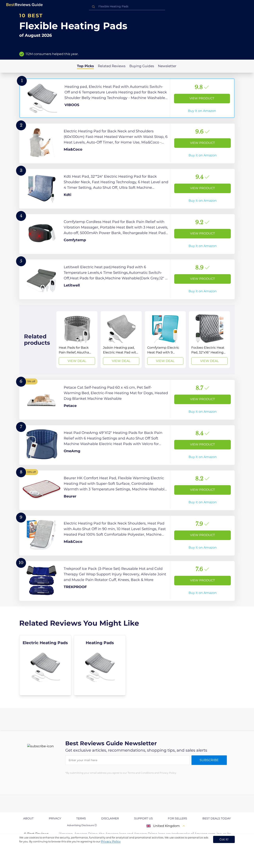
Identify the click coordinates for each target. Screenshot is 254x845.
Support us (143, 818)
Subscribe (209, 760)
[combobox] (127, 6)
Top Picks (85, 66)
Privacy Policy (111, 841)
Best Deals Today (216, 818)
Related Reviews (111, 66)
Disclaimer (110, 818)
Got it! (223, 839)
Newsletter (167, 66)
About (28, 818)
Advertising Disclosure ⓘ (82, 825)
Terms (81, 818)
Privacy (55, 818)
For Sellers (177, 818)
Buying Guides (141, 66)
